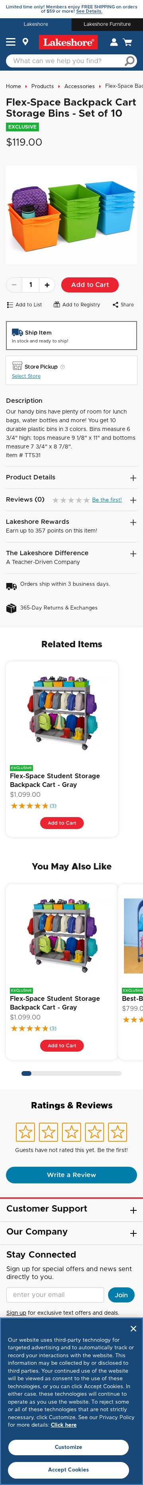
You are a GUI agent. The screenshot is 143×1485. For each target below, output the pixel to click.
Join (121, 1295)
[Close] (133, 1328)
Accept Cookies (68, 1470)
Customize (68, 1447)
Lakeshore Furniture (107, 24)
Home (13, 86)
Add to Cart (90, 285)
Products (42, 86)
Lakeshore (36, 24)
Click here (64, 1425)
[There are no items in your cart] (127, 42)
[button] (10, 43)
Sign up (16, 1313)
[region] (71, 1401)
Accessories (79, 86)
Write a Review (71, 1175)
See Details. (89, 11)
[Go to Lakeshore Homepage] (68, 42)
